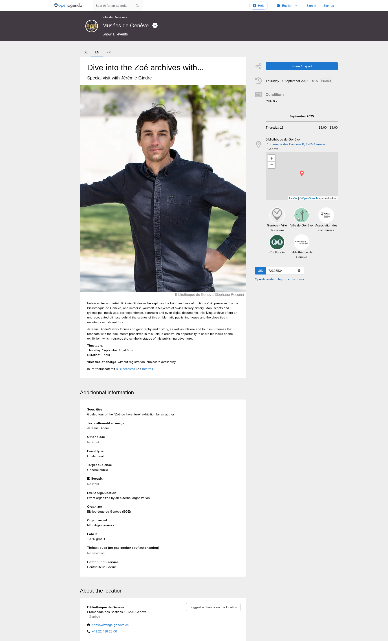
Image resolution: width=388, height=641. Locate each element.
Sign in (311, 5)
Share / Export (301, 66)
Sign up (328, 5)
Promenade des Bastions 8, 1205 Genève (295, 144)
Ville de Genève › (114, 17)
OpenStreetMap (312, 198)
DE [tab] (86, 52)
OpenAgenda (264, 279)
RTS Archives (125, 369)
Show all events (115, 34)
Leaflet (293, 198)
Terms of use (295, 279)
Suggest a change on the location (213, 607)
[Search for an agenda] (137, 5)
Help (261, 5)
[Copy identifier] (299, 271)
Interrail (147, 369)
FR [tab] (108, 52)
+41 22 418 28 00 (104, 631)
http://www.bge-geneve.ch (110, 625)
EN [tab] (97, 52)
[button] (302, 173)
